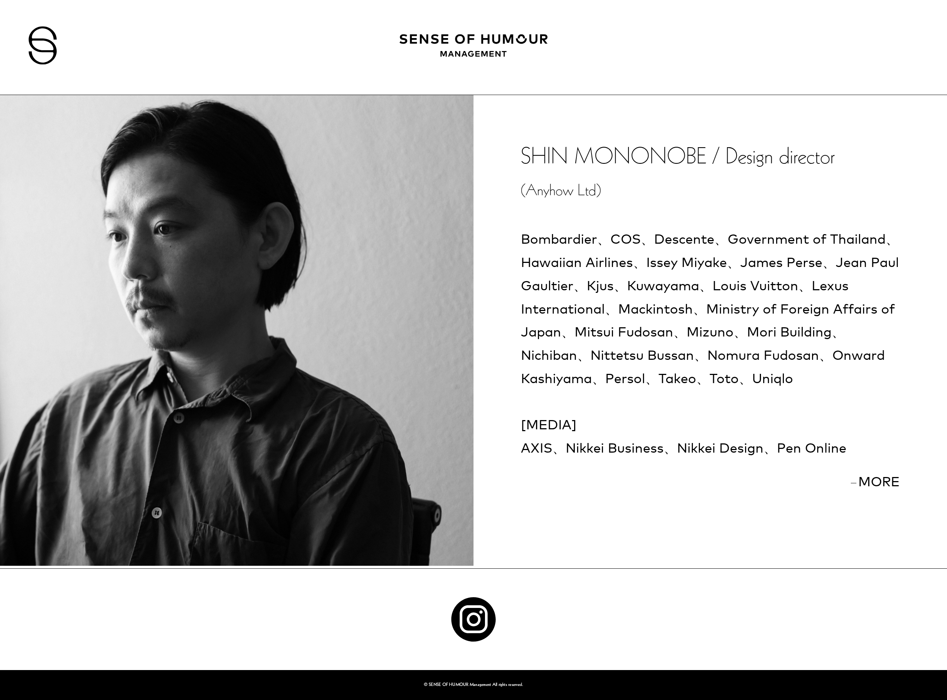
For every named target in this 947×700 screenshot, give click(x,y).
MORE (879, 482)
